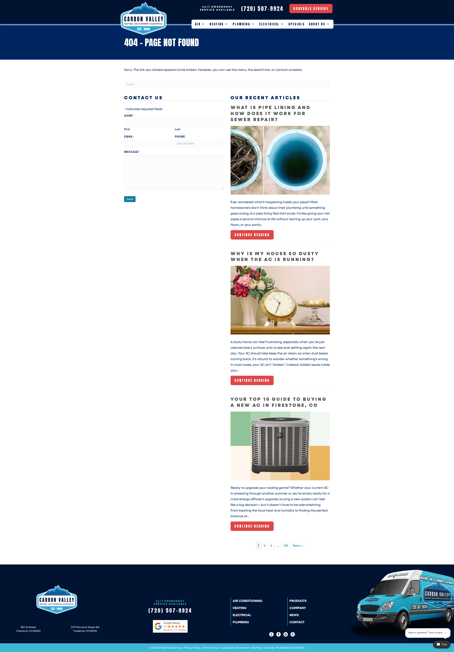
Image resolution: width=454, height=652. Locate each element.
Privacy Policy (192, 647)
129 (285, 545)
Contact (296, 622)
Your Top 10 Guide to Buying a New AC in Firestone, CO (279, 402)
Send (129, 199)
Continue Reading (252, 236)
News (294, 615)
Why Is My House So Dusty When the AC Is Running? (275, 256)
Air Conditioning (247, 601)
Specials (296, 24)
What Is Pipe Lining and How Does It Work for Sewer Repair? (271, 113)
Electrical (269, 24)
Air (198, 24)
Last (177, 129)
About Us (317, 24)
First (127, 129)
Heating (217, 24)
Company (297, 608)
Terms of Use (210, 647)
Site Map (256, 647)
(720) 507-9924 (170, 610)
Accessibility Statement (235, 647)
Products (298, 601)
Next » (298, 545)
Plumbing (241, 24)
